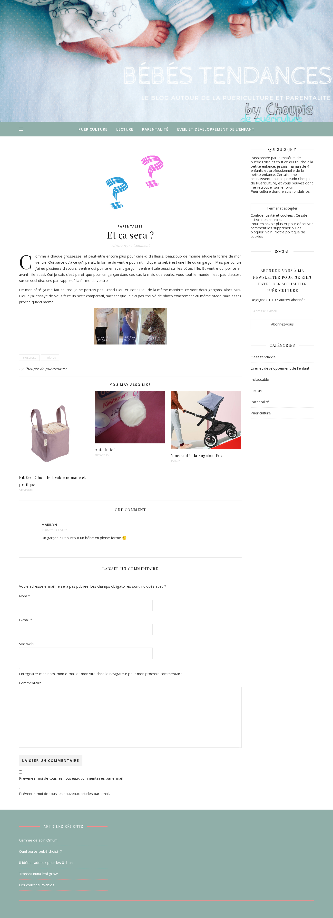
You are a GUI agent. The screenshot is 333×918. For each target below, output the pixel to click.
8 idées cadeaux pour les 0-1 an (46, 862)
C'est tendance (263, 356)
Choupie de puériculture (46, 368)
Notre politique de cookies (278, 234)
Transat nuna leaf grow (38, 873)
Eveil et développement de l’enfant (216, 129)
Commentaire (30, 682)
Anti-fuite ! (105, 449)
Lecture (124, 129)
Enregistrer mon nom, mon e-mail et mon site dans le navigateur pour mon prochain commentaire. (101, 673)
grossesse (29, 357)
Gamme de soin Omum (38, 840)
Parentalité (155, 129)
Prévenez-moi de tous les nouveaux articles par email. (64, 793)
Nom (24, 595)
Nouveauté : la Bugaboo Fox (197, 455)
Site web (26, 643)
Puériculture (93, 129)
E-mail (25, 619)
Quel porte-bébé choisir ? (40, 851)
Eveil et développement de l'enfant (280, 368)
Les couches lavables (36, 884)
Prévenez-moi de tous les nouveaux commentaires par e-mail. (71, 778)
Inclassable (260, 379)
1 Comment (140, 245)
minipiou (50, 357)
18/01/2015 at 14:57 (54, 530)
